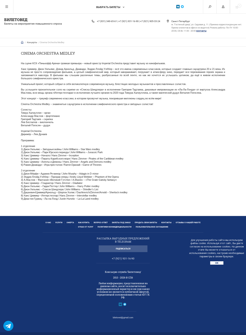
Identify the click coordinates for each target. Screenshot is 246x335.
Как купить (84, 222)
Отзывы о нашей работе (188, 222)
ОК (216, 263)
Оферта (70, 222)
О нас (48, 222)
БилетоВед (15, 19)
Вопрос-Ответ (101, 222)
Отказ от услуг (85, 227)
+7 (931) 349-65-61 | (107, 21)
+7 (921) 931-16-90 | (129, 21)
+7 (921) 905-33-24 (150, 21)
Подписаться (123, 249)
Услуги (58, 222)
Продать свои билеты (146, 222)
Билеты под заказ (121, 222)
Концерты (32, 42)
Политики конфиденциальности (115, 227)
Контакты (201, 31)
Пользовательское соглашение (152, 227)
